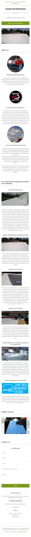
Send (15, 485)
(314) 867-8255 (15, 3)
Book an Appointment (15, 23)
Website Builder (23, 531)
